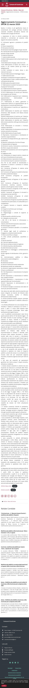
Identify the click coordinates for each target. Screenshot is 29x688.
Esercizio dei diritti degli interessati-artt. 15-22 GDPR (14, 678)
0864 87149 (12, 632)
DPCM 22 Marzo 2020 (6, 486)
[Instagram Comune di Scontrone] (15, 662)
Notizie (5, 501)
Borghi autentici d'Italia (9, 652)
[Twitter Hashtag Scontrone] (12, 662)
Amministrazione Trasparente (14, 672)
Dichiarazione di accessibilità (14, 675)
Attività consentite (5, 490)
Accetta (4, 685)
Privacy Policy (18, 668)
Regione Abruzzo (8, 648)
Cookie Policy (14, 670)
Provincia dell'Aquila (8, 650)
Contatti (4, 626)
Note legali (10, 668)
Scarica (14, 486)
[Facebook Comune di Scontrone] (10, 662)
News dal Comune (12, 501)
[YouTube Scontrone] (18, 662)
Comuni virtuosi (7, 654)
